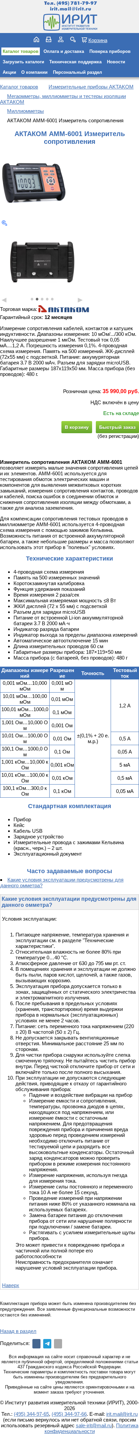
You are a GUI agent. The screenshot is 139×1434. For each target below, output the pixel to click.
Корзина (97, 40)
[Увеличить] (4, 223)
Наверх (10, 1285)
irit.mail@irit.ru (70, 8)
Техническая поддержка (75, 61)
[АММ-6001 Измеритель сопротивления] (33, 182)
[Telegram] (47, 1343)
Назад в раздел (18, 1331)
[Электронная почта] (58, 1343)
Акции (9, 72)
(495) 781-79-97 (77, 3)
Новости (116, 61)
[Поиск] (73, 39)
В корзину (77, 427)
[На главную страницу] (69, 22)
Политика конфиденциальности (91, 1428)
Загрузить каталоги (23, 61)
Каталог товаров (20, 51)
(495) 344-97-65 (31, 1414)
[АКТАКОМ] (63, 309)
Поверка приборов (110, 51)
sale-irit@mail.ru (94, 1425)
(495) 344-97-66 (69, 1414)
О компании (34, 72)
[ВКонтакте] (36, 1343)
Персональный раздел (77, 72)
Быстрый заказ (117, 427)
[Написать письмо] (48, 39)
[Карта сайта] (60, 39)
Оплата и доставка (64, 51)
